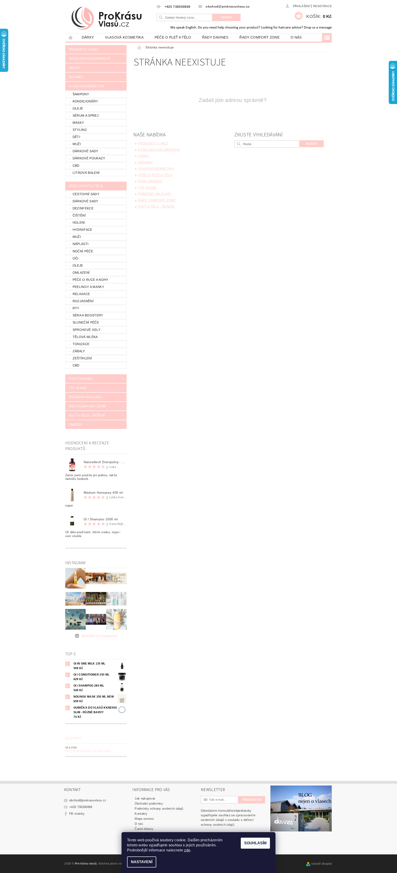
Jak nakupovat (145, 798)
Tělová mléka (85, 337)
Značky (75, 424)
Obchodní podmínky (149, 803)
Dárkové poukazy (89, 158)
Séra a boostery (88, 315)
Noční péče (83, 251)
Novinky (76, 77)
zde (187, 850)
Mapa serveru (144, 818)
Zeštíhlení (82, 358)
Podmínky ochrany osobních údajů (159, 808)
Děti (76, 137)
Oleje (78, 108)
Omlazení (81, 272)
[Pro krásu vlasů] (110, 18)
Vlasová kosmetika (124, 37)
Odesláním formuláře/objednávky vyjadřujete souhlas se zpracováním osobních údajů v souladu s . (228, 817)
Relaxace (81, 294)
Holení (79, 222)
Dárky (88, 37)
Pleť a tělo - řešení (87, 415)
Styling (80, 130)
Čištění (79, 215)
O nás (296, 37)
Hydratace (82, 229)
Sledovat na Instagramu (99, 636)
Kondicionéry (85, 101)
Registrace (322, 6)
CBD (76, 165)
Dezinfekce (83, 208)
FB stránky (77, 813)
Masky (78, 122)
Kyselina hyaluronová (89, 58)
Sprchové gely (86, 330)
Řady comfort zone (259, 37)
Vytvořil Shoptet (321, 863)
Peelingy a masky (88, 287)
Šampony (81, 94)
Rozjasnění (83, 301)
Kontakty (141, 813)
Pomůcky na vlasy (85, 397)
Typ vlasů (78, 388)
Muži (77, 144)
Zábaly (79, 351)
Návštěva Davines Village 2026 (88, 751)
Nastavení (141, 862)
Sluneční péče (86, 322)
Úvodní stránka (70, 37)
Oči (76, 258)
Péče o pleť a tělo (173, 37)
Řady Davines (215, 37)
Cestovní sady (86, 194)
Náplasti (81, 244)
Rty (76, 308)
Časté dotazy (144, 829)
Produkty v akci (84, 49)
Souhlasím (255, 843)
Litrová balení (86, 173)
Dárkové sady (85, 151)
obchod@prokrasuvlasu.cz (87, 800)
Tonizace (81, 344)
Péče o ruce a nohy (90, 280)
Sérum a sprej (86, 115)
